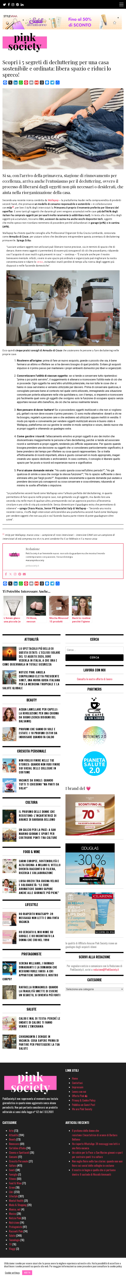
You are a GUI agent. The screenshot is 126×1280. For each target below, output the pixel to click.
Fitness (12, 1179)
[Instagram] (15, 574)
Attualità (13, 1135)
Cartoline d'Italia (17, 1148)
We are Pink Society (82, 1109)
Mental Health (16, 1201)
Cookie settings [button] (12, 1272)
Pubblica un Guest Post (83, 1105)
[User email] (24, 574)
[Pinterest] (19, 574)
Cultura (12, 1166)
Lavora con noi (79, 1092)
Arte (11, 1131)
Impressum (77, 1087)
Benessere (14, 1144)
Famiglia (13, 1174)
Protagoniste (15, 1227)
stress (40, 262)
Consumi (13, 1157)
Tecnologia (14, 1240)
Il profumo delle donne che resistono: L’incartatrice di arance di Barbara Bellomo (94, 1135)
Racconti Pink (16, 1231)
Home (75, 1078)
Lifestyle (13, 1196)
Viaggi (12, 1249)
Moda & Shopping (18, 1205)
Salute (12, 1236)
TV (10, 1244)
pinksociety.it (32, 565)
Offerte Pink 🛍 (79, 1096)
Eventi (12, 1170)
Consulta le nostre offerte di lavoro (94, 679)
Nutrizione (14, 1222)
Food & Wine (15, 1183)
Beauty (12, 1139)
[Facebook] (5, 574)
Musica (12, 1214)
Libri (11, 1192)
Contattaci (77, 1083)
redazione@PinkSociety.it (106, 970)
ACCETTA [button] (27, 1272)
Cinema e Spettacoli (19, 1153)
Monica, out (15, 1209)
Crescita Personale (18, 1161)
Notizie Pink (15, 1218)
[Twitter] (10, 574)
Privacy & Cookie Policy (83, 1100)
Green (12, 1187)
